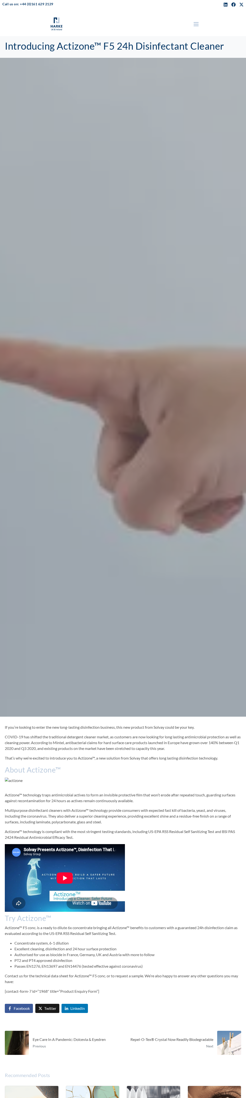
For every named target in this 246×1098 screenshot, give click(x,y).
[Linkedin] (225, 4)
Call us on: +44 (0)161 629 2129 (27, 4)
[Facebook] (233, 4)
